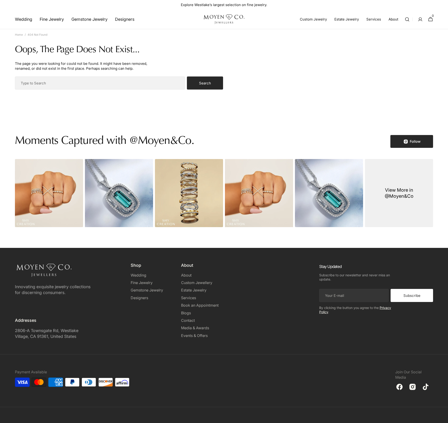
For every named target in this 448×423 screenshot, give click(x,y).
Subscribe (411, 295)
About (186, 275)
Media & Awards (195, 328)
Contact (188, 320)
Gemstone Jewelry (147, 290)
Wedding (138, 275)
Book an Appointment (200, 305)
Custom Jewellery (196, 282)
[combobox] (100, 83)
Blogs (186, 313)
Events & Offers (194, 335)
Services (188, 297)
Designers (139, 297)
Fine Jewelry (142, 282)
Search (205, 83)
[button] (407, 19)
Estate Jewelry (193, 290)
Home (19, 34)
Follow (415, 141)
